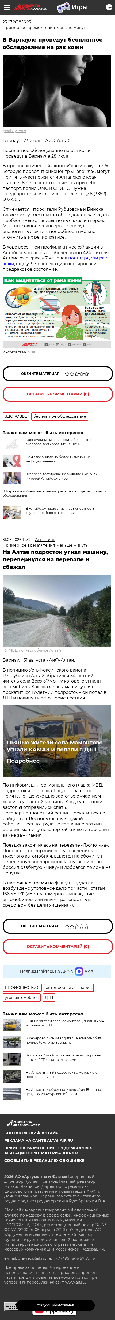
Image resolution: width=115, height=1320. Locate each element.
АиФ (31, 352)
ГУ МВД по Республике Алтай (32, 650)
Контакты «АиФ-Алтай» (31, 1132)
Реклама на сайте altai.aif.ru (38, 1140)
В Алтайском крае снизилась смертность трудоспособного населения (60, 510)
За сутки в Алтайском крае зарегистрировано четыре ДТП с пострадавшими (64, 1057)
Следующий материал (55, 1305)
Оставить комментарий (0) (58, 394)
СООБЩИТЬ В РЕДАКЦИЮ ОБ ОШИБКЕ (44, 1160)
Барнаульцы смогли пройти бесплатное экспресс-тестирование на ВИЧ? (59, 442)
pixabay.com (14, 130)
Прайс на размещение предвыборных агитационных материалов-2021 (48, 1150)
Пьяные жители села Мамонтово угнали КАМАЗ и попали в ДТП (55, 746)
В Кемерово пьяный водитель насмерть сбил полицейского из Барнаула (63, 1040)
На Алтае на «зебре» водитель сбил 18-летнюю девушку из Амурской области (64, 1092)
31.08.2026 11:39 (17, 539)
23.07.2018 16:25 (17, 22)
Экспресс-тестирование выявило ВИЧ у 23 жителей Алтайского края (61, 476)
